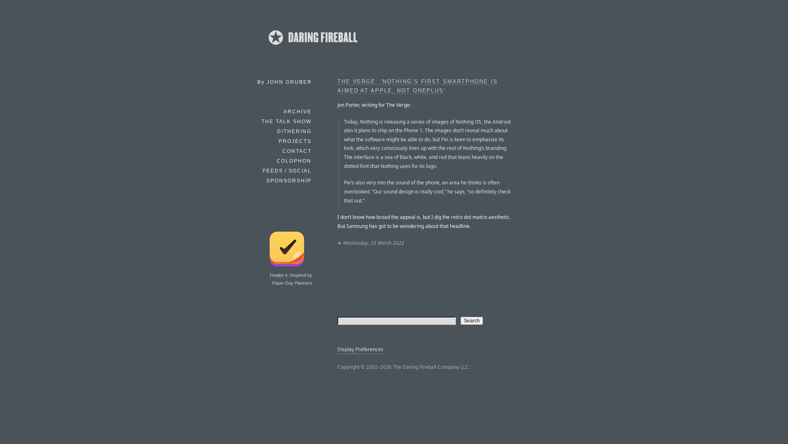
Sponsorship (289, 181)
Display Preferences (360, 349)
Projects (295, 141)
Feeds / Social (287, 171)
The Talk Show (286, 121)
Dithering (294, 131)
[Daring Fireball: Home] (312, 47)
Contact (297, 151)
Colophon (294, 161)
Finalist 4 (278, 275)
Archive (298, 112)
